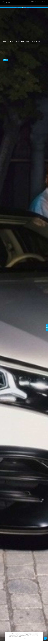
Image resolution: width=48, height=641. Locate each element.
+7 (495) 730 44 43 (33, 1)
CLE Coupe (11, 6)
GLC (25, 6)
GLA (21, 6)
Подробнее (5, 59)
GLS (32, 6)
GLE (29, 6)
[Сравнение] (42, 1)
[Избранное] (43, 1)
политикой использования (20, 635)
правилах (34, 635)
